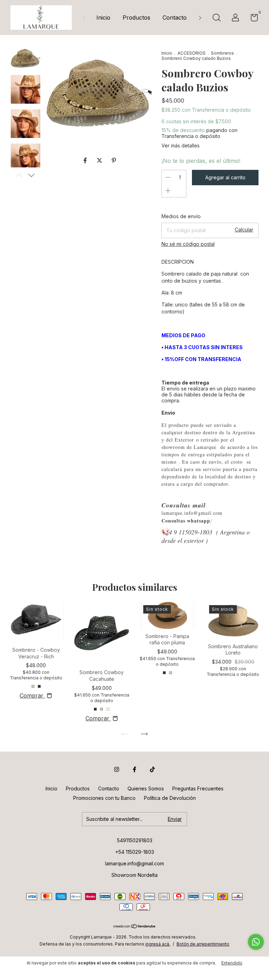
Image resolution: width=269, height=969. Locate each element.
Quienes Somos (145, 788)
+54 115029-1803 (134, 852)
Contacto (175, 17)
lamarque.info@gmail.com (134, 863)
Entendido (231, 962)
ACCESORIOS (192, 53)
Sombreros (222, 53)
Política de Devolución (170, 798)
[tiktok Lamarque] (152, 769)
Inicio (103, 17)
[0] (251, 18)
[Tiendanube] (135, 926)
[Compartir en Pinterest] (114, 160)
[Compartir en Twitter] (100, 160)
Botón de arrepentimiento (203, 944)
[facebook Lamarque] (134, 769)
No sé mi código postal (188, 244)
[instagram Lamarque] (116, 769)
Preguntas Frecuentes (197, 788)
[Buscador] (216, 18)
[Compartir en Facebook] (86, 160)
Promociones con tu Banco (104, 798)
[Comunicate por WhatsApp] (256, 942)
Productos (136, 17)
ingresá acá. (157, 944)
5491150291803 (134, 840)
